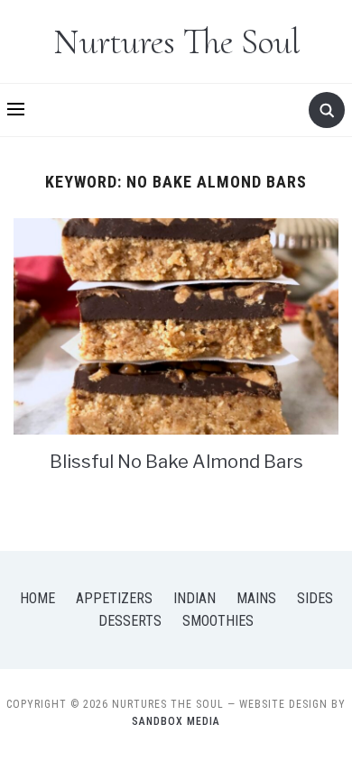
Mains (256, 598)
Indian (194, 598)
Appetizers (114, 598)
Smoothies (218, 620)
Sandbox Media (176, 721)
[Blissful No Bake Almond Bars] (176, 325)
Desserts (130, 620)
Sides (315, 598)
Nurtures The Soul (176, 41)
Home (37, 598)
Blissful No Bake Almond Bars (176, 461)
